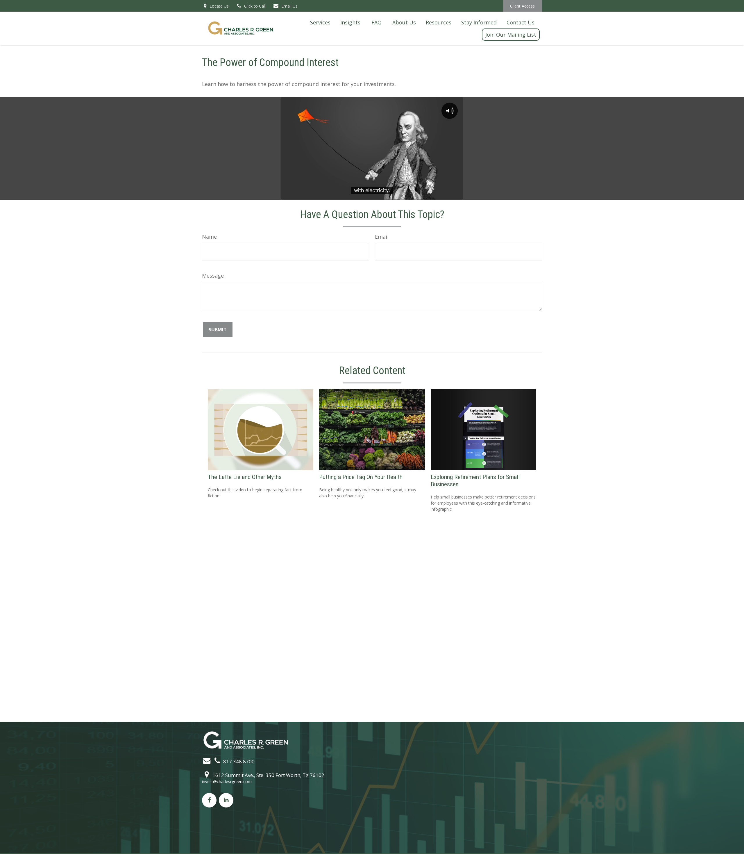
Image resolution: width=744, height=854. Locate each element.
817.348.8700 (238, 761)
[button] (320, 22)
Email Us (289, 6)
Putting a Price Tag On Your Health (361, 476)
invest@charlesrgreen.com (227, 781)
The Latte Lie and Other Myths (245, 476)
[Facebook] (209, 800)
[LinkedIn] (226, 800)
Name (209, 236)
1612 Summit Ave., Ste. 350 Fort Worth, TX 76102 (267, 775)
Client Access (522, 6)
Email (382, 236)
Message (213, 275)
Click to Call (255, 6)
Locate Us (218, 6)
